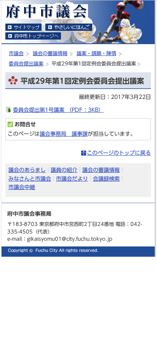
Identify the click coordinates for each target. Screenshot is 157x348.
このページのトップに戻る (119, 153)
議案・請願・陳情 (96, 53)
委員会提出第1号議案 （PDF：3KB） (58, 110)
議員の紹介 (64, 170)
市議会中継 (21, 187)
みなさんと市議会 (29, 178)
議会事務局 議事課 (64, 134)
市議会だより (72, 178)
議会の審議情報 (50, 53)
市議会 (16, 53)
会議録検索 (106, 178)
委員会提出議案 (26, 63)
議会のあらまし (27, 170)
